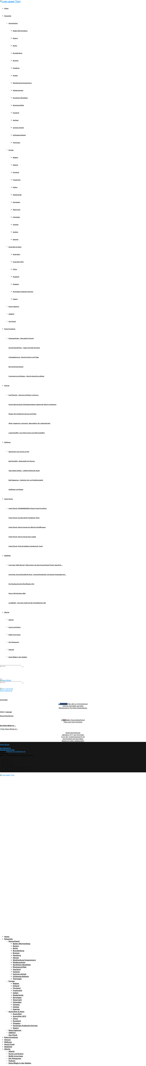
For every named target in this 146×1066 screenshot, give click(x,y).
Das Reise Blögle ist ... (8, 726)
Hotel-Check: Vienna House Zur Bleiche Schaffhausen (27, 527)
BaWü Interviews (14, 635)
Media (6, 759)
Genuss (6, 385)
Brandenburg (17, 53)
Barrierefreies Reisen (16, 367)
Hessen (15, 75)
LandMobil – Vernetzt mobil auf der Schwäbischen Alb (27, 603)
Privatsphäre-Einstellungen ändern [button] (17, 767)
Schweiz (15, 225)
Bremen (15, 61)
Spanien (15, 239)
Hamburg (16, 68)
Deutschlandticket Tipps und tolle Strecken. (74, 721)
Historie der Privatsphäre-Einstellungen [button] (19, 769)
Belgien (15, 157)
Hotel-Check (8, 499)
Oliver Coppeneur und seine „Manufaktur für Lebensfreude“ (30, 423)
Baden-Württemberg (20, 31)
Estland (15, 165)
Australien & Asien (15, 247)
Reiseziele (7, 16)
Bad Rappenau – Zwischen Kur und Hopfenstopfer (26, 480)
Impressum (8, 763)
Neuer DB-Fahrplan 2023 (17, 593)
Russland (16, 277)
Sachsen (16, 120)
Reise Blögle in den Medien (18, 657)
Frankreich (17, 180)
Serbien (15, 232)
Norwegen (16, 202)
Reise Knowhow (9, 329)
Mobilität (7, 556)
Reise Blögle (4, 745)
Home (6, 8)
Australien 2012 (18, 262)
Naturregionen (14, 306)
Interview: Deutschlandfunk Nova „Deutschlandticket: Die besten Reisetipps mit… (37, 574)
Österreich (16, 210)
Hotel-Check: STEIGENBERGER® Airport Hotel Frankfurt (28, 508)
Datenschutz (9, 761)
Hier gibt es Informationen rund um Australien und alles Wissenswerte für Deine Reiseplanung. (73, 706)
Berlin (15, 46)
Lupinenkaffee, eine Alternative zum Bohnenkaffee (27, 433)
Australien (16, 254)
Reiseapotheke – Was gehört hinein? (21, 338)
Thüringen (16, 143)
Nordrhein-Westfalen (20, 98)
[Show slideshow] (6, 691)
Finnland (16, 172)
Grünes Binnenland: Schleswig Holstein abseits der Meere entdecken (32, 404)
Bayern (15, 38)
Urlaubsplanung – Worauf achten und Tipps (24, 357)
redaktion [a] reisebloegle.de (15, 751)
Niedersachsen (18, 90)
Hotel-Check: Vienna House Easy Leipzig (22, 537)
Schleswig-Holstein (19, 135)
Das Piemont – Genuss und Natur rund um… (24, 395)
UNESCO (11, 314)
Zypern (15, 299)
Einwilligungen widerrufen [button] (13, 771)
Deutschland (13, 23)
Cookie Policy (9, 765)
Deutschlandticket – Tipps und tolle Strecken (24, 348)
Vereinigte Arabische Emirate (23, 292)
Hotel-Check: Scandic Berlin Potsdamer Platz (24, 518)
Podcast (11, 650)
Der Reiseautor (14, 642)
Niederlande (17, 195)
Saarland (16, 113)
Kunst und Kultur (15, 627)
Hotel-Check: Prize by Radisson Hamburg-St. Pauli (26, 546)
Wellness (7, 442)
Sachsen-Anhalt (18, 128)
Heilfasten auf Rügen (16, 489)
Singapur (16, 284)
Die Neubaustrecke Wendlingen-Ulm (21, 584)
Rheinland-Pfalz (18, 105)
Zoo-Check (12, 321)
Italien (15, 187)
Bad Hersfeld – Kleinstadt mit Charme (22, 461)
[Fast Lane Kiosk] (6, 689)
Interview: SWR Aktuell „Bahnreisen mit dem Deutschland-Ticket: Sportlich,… (36, 565)
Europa (11, 150)
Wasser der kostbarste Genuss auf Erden (22, 414)
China (15, 269)
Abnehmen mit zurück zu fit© (19, 452)
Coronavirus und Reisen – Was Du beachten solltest (26, 376)
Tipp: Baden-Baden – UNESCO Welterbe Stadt (24, 471)
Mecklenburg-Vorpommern (22, 83)
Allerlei (6, 612)
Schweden (16, 217)
